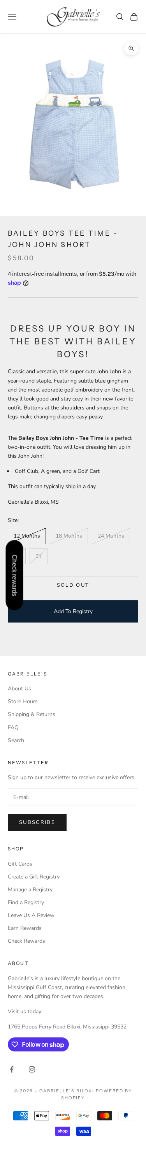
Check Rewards (26, 941)
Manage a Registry (30, 889)
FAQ (13, 727)
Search (16, 740)
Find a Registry (26, 902)
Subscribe (37, 822)
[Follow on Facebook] (12, 1069)
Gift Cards (20, 864)
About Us (19, 688)
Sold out (73, 585)
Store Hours (23, 701)
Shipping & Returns (31, 714)
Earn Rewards (25, 928)
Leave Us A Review (31, 915)
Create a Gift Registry (34, 876)
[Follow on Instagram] (32, 1069)
